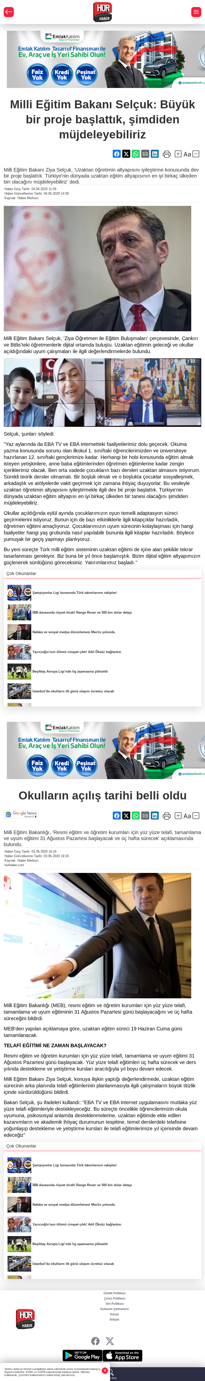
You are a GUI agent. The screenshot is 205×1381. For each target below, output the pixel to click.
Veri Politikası (115, 1304)
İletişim (114, 1319)
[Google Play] (82, 1356)
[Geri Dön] (9, 12)
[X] (109, 1341)
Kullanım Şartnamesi (114, 1309)
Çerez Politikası (114, 1298)
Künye (114, 1314)
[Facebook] (95, 1341)
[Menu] (196, 12)
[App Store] (122, 1356)
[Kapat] (105, 1370)
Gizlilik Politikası (115, 1293)
